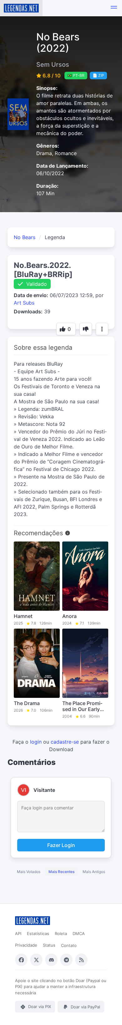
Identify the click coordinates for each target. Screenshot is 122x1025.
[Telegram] (66, 960)
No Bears (24, 237)
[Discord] (51, 960)
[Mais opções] (102, 329)
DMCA (79, 933)
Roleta (61, 933)
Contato (69, 945)
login (36, 742)
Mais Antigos (94, 871)
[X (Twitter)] (36, 960)
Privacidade (26, 945)
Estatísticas (38, 933)
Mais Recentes (61, 871)
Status (49, 945)
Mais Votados (28, 871)
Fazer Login (61, 845)
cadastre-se (65, 742)
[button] (114, 8)
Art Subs (24, 303)
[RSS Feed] (81, 960)
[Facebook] (21, 960)
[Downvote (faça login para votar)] (85, 329)
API (18, 933)
